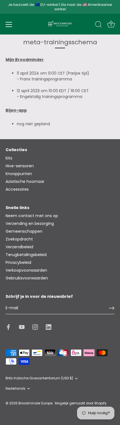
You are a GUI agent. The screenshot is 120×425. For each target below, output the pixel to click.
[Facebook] (8, 327)
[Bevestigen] (111, 308)
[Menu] (9, 24)
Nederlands (15, 389)
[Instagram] (35, 327)
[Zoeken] (98, 25)
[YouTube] (22, 327)
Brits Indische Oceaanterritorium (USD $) (39, 378)
